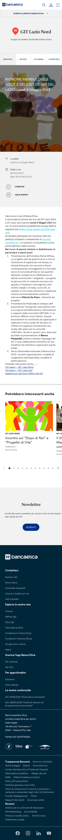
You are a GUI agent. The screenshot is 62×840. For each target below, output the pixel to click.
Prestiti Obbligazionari (16, 796)
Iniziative (7, 59)
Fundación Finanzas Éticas (18, 638)
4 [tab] (22, 468)
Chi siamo (39, 59)
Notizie (23, 59)
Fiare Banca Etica (14, 627)
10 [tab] (48, 468)
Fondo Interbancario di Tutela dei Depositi (26, 769)
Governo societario (42, 761)
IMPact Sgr (11, 616)
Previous (3, 467)
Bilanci (26, 765)
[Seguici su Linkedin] (38, 833)
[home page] (12, 4)
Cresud (9, 611)
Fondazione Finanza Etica (18, 633)
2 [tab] (13, 468)
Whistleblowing (13, 811)
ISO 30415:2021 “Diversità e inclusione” (25, 696)
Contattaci (54, 59)
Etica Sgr (9, 622)
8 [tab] (39, 468)
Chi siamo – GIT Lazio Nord (19, 367)
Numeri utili (11, 577)
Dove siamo (11, 582)
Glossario (10, 679)
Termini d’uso (39, 815)
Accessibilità (30, 811)
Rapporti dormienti (14, 799)
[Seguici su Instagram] (28, 833)
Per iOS (9, 667)
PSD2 (34, 796)
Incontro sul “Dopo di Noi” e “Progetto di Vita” (26, 440)
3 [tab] (18, 468)
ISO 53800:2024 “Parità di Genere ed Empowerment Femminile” (24, 704)
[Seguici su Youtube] (49, 833)
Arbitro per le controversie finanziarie (24, 807)
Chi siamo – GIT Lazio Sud (18, 370)
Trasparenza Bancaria (17, 761)
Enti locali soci (40, 765)
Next (58, 468)
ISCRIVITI (31, 527)
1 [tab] (9, 468)
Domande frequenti (15, 588)
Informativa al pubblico (17, 773)
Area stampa (11, 684)
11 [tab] (52, 468)
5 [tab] (26, 468)
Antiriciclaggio (12, 765)
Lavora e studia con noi (17, 593)
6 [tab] (31, 468)
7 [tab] (35, 468)
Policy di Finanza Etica (16, 781)
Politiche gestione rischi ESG (20, 785)
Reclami (9, 803)
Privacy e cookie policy (17, 815)
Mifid (8, 777)
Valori (8, 649)
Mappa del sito (38, 773)
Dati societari (12, 599)
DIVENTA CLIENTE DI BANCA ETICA (28, 13)
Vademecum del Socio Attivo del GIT (24, 373)
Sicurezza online (35, 799)
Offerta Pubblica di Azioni (26, 777)
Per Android (11, 661)
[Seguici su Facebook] (17, 833)
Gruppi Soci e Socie (15, 644)
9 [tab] (44, 468)
